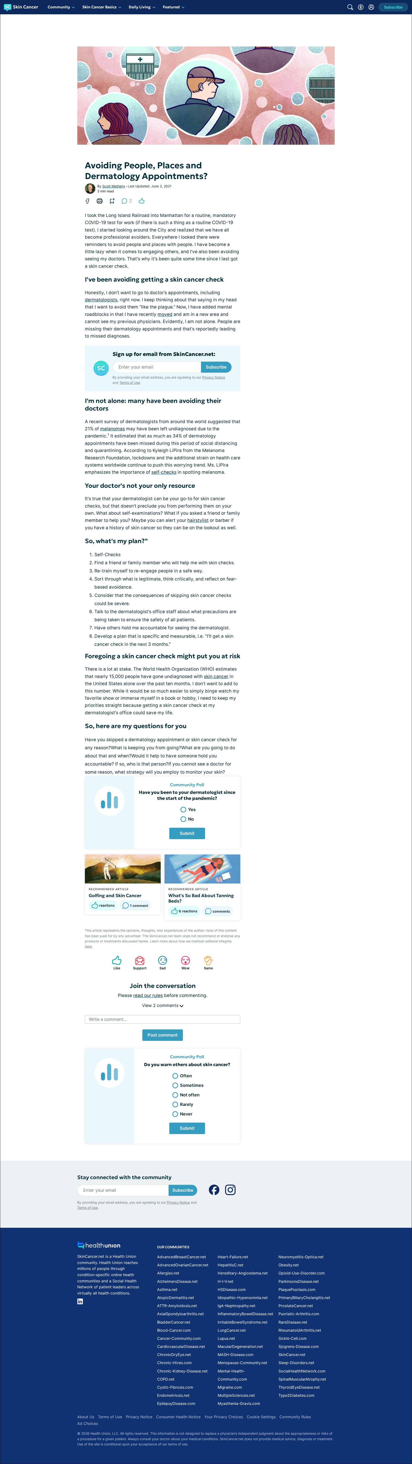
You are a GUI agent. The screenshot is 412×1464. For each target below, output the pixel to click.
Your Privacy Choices (223, 1416)
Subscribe (216, 367)
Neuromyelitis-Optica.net (301, 1256)
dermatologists (101, 300)
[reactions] (141, 201)
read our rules (148, 995)
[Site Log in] (371, 7)
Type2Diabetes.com (296, 1395)
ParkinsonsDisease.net (298, 1281)
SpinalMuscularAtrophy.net (302, 1379)
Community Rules (295, 1416)
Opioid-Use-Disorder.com (301, 1273)
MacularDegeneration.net (240, 1346)
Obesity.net (288, 1265)
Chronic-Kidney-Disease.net (182, 1371)
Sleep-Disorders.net (296, 1362)
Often (186, 1075)
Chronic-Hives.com (174, 1362)
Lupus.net (226, 1338)
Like (113, 962)
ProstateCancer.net (295, 1305)
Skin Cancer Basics (99, 7)
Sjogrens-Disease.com (298, 1346)
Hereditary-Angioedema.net (243, 1273)
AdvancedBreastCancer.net (181, 1256)
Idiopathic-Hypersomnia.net (243, 1297)
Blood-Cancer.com (174, 1330)
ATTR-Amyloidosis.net (177, 1305)
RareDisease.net (292, 1322)
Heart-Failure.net (233, 1256)
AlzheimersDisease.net (177, 1281)
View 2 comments (161, 1005)
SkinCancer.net (291, 1354)
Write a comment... (108, 1019)
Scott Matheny (113, 186)
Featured (171, 7)
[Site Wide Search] (350, 7)
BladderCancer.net (173, 1322)
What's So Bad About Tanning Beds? (201, 898)
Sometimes (192, 1085)
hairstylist (198, 520)
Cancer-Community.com (179, 1338)
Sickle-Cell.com (292, 1338)
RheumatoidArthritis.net (299, 1330)
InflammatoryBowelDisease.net (245, 1313)
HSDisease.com (232, 1289)
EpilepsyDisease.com (176, 1403)
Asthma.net (167, 1289)
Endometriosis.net (173, 1395)
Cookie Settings (261, 1416)
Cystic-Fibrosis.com (175, 1387)
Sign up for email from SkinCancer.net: (164, 354)
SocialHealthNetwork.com (301, 1371)
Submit (187, 833)
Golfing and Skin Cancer (115, 895)
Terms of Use (129, 382)
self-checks (163, 472)
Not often (190, 1094)
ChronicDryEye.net (174, 1354)
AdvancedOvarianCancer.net (182, 1265)
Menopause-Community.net (242, 1362)
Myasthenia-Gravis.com (239, 1403)
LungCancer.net (232, 1330)
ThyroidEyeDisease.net (299, 1387)
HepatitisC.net (230, 1265)
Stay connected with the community (124, 1177)
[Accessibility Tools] (360, 7)
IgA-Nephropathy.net (236, 1305)
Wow (183, 962)
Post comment (163, 1035)
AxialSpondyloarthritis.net (180, 1313)
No (191, 819)
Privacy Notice (213, 377)
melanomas (112, 428)
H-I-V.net (225, 1281)
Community (59, 7)
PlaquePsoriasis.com (296, 1289)
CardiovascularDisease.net (181, 1346)
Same (206, 962)
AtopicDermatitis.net (175, 1297)
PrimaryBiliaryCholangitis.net (304, 1297)
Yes (192, 809)
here (88, 946)
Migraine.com (230, 1387)
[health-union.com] (98, 1246)
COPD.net (166, 1379)
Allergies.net (168, 1273)
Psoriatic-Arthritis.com (298, 1313)
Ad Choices (87, 1423)
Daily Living (140, 7)
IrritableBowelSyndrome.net (243, 1322)
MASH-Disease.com (235, 1354)
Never (186, 1113)
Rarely (186, 1104)
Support (138, 962)
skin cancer (216, 676)
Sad (159, 962)
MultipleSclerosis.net (236, 1395)
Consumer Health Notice (178, 1416)
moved (165, 314)
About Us (85, 1416)
